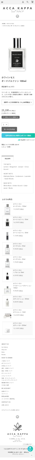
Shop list (4, 349)
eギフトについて (6, 363)
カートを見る (27, 2)
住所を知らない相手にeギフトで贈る (18, 135)
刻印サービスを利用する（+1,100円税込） (17, 102)
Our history (5, 347)
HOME (3, 23)
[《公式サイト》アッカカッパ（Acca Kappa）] (17, 8)
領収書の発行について (8, 382)
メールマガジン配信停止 (8, 399)
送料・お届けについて (8, 368)
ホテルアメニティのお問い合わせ (10, 410)
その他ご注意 (5, 385)
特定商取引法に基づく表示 (15, 452)
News (3, 352)
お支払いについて (6, 366)
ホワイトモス (10, 23)
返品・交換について (7, 371)
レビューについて (6, 375)
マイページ (5, 394)
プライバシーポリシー (18, 454)
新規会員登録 (5, 396)
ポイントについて (6, 373)
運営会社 (26, 452)
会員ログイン (5, 391)
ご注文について (6, 361)
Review (4, 354)
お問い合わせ (5, 405)
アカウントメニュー (23, 2)
